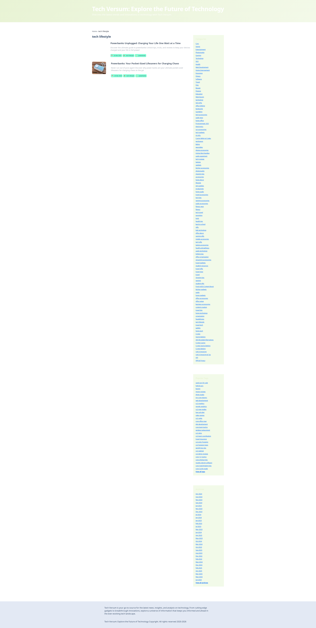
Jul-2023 (198, 526)
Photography (200, 52)
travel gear (199, 272)
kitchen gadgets (201, 289)
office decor (200, 233)
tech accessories (201, 115)
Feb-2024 (199, 559)
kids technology (201, 230)
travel (198, 275)
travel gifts (199, 269)
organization (200, 316)
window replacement (203, 430)
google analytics (201, 406)
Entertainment (201, 50)
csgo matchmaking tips (203, 466)
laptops (198, 162)
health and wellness (202, 248)
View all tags (200, 472)
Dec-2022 (199, 556)
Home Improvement (203, 70)
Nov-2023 (199, 500)
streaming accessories (203, 260)
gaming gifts (200, 236)
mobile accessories (202, 239)
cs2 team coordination (203, 436)
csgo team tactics (202, 427)
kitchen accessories (202, 168)
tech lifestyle (128, 55)
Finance (198, 91)
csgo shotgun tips (202, 460)
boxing (198, 389)
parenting (199, 215)
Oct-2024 (199, 541)
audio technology (201, 251)
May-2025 (199, 577)
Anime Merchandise (202, 153)
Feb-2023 (199, 523)
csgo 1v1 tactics (201, 457)
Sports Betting (200, 337)
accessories (200, 177)
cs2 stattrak (200, 451)
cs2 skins (199, 433)
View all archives (202, 583)
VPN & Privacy (200, 361)
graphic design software (204, 463)
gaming (198, 281)
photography (200, 171)
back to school (200, 224)
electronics (199, 127)
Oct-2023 (199, 547)
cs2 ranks (199, 418)
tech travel (199, 212)
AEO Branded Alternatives (205, 340)
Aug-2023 (199, 553)
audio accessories (202, 204)
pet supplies (200, 186)
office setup (200, 301)
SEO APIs (199, 103)
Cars (197, 44)
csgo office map (201, 421)
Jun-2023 (199, 506)
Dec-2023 (199, 512)
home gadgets (201, 295)
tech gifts (199, 242)
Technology (199, 58)
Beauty (198, 88)
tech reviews (200, 159)
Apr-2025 (199, 571)
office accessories (202, 298)
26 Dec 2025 (116, 55)
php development (202, 424)
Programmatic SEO (202, 124)
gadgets (198, 165)
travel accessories (202, 195)
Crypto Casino (200, 343)
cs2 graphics (200, 403)
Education (199, 94)
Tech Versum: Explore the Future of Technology (158, 9)
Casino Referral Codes (203, 138)
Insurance (199, 73)
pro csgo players (201, 398)
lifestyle (198, 183)
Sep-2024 (199, 503)
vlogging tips (200, 278)
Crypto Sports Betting (203, 346)
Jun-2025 (199, 580)
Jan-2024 (199, 518)
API (197, 358)
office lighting (200, 106)
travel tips (199, 310)
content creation (201, 307)
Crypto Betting (201, 349)
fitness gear (200, 207)
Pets (197, 85)
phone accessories (202, 150)
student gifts (200, 284)
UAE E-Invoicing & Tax (203, 355)
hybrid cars (199, 386)
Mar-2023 (199, 529)
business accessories (203, 304)
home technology (201, 313)
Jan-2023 (199, 521)
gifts (197, 227)
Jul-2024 (198, 515)
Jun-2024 (199, 532)
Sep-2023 (199, 550)
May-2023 (199, 538)
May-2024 (199, 562)
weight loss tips (201, 448)
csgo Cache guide (202, 469)
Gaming (198, 55)
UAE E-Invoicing (201, 352)
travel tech (199, 325)
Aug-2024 (199, 497)
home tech (199, 331)
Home (94, 31)
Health (198, 64)
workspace (199, 141)
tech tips (198, 198)
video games (200, 415)
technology (199, 100)
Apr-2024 (199, 494)
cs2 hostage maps (202, 445)
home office (200, 121)
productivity (200, 189)
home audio (200, 192)
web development (202, 401)
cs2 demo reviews (202, 454)
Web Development (202, 67)
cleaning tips (200, 174)
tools (197, 218)
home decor (200, 180)
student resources (202, 266)
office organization (202, 257)
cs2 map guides (201, 409)
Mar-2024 (199, 544)
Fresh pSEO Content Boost (205, 286)
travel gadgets (201, 263)
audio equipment (201, 156)
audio (197, 292)
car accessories (201, 129)
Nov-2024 (199, 509)
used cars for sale (202, 383)
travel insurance (201, 439)
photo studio (200, 395)
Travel (198, 82)
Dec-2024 (199, 565)
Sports (198, 47)
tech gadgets (200, 132)
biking (198, 144)
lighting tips (200, 254)
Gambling (199, 112)
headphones (200, 319)
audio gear (199, 118)
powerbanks (141, 55)
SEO (197, 61)
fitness (198, 209)
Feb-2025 (199, 568)
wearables (199, 147)
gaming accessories (202, 201)
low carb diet (200, 412)
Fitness (198, 76)
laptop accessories (202, 245)
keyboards (199, 109)
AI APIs (198, 135)
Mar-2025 (199, 574)
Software (199, 79)
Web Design (200, 97)
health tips (199, 221)
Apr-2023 (199, 535)
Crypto (198, 334)
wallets (198, 328)
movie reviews (201, 392)
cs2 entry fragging (202, 442)
